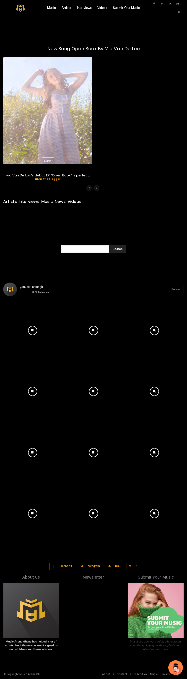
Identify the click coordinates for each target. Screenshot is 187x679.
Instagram (93, 566)
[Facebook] (154, 4)
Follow (175, 289)
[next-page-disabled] (96, 188)
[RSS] (109, 566)
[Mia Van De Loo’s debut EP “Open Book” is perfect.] (47, 110)
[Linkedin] (169, 4)
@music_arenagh (31, 287)
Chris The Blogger (48, 179)
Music (47, 161)
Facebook (65, 566)
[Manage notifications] (177, 670)
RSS (118, 566)
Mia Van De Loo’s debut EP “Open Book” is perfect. (48, 175)
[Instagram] (161, 4)
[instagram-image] (32, 329)
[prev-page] (89, 188)
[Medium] (177, 4)
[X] (179, 12)
